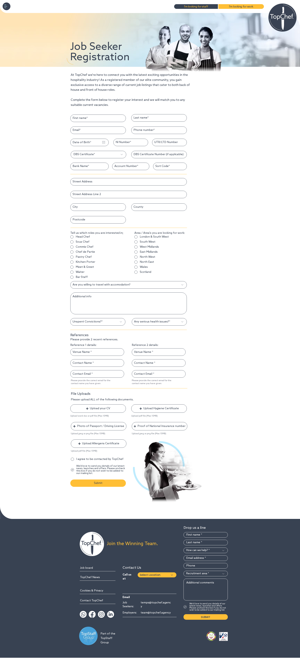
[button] (6, 6)
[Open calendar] (103, 142)
